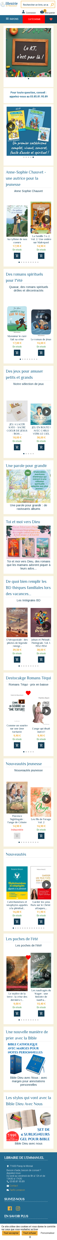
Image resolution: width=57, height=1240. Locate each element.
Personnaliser (48, 1233)
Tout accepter (11, 1233)
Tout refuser (29, 1233)
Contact (12, 1185)
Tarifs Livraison (16, 1190)
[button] (28, 78)
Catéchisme (34, 19)
